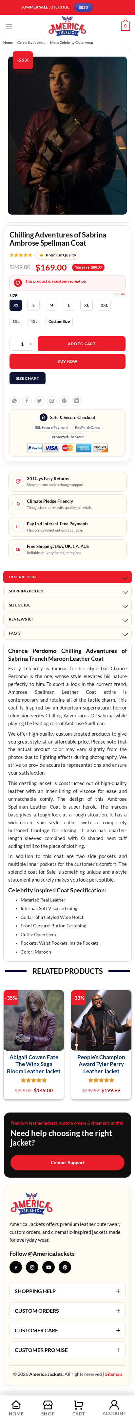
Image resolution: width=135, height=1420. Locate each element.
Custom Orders (67, 1310)
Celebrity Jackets (31, 42)
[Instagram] (32, 1267)
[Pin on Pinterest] (64, 401)
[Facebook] (16, 1267)
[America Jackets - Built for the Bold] (68, 26)
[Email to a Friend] (52, 401)
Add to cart (81, 343)
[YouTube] (48, 1267)
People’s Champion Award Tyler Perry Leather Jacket (101, 1064)
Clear (119, 294)
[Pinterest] (65, 1267)
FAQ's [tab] (14, 633)
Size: (14, 296)
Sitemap (113, 1374)
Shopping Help (67, 1290)
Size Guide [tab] (19, 605)
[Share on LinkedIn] (77, 401)
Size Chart (27, 378)
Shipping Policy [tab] (26, 590)
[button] (9, 26)
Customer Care (67, 1330)
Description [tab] (22, 576)
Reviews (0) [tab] (21, 619)
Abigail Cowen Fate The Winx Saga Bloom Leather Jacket (34, 1064)
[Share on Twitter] (39, 401)
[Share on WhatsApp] (14, 401)
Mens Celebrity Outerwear (72, 42)
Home (8, 42)
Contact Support (68, 1162)
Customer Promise (67, 1349)
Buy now (67, 361)
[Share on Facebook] (27, 401)
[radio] (16, 305)
